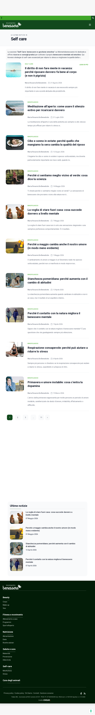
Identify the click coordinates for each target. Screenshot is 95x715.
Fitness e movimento (13, 614)
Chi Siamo (28, 693)
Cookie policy (19, 693)
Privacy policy (9, 693)
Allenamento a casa (10, 619)
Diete (5, 639)
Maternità (6, 653)
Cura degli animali (11, 680)
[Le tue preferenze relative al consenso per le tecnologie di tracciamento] (91, 711)
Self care (29, 64)
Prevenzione (7, 657)
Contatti (36, 693)
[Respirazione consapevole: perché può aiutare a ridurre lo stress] (15, 349)
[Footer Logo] (44, 587)
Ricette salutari (8, 643)
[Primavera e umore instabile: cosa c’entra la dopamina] (15, 383)
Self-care (7, 666)
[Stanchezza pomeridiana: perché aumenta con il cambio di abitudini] (15, 280)
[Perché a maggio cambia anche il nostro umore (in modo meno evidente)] (15, 246)
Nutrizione (8, 632)
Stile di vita (7, 660)
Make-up (6, 605)
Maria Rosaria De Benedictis (35, 83)
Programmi (7, 622)
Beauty (6, 597)
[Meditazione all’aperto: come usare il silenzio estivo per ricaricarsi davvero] (15, 108)
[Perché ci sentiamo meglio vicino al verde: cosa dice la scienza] (15, 177)
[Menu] (90, 25)
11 (41, 417)
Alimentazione (8, 636)
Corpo (5, 602)
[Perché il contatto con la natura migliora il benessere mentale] (15, 315)
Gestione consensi (46, 693)
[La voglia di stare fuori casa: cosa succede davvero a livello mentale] (15, 211)
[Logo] (12, 24)
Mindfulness (33, 102)
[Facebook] (1, 18)
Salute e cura (9, 649)
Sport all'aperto (8, 625)
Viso (4, 608)
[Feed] (84, 693)
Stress (5, 674)
